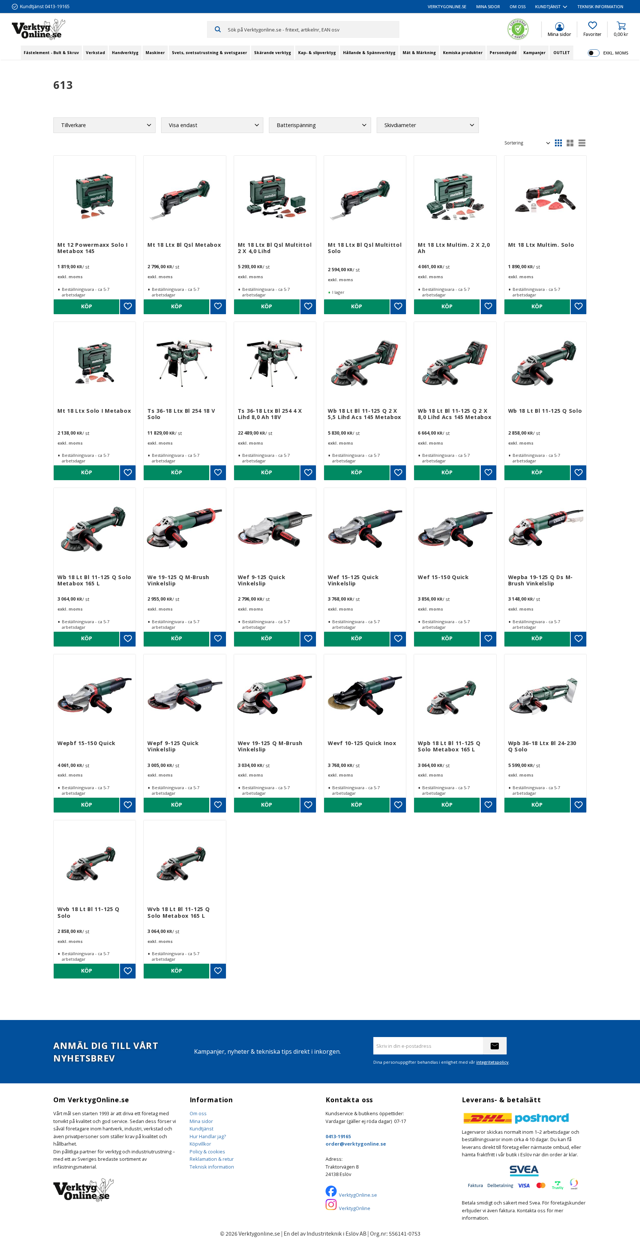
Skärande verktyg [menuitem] (272, 52)
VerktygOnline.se (358, 1195)
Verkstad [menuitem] (95, 52)
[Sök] (217, 29)
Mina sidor (201, 1121)
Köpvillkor (200, 1143)
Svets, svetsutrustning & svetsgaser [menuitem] (209, 52)
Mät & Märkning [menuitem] (419, 52)
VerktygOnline (354, 1208)
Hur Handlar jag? (208, 1136)
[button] (592, 29)
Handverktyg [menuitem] (125, 52)
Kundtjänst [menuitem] (548, 6)
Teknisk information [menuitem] (600, 6)
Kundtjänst (201, 1128)
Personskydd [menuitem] (503, 52)
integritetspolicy (492, 1062)
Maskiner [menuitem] (155, 52)
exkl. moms (615, 53)
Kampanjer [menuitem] (534, 52)
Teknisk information (212, 1166)
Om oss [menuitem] (518, 6)
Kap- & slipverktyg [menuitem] (317, 52)
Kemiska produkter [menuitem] (463, 52)
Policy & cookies (207, 1151)
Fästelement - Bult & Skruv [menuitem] (51, 52)
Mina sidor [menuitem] (488, 6)
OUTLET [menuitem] (561, 52)
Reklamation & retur (212, 1159)
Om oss (198, 1113)
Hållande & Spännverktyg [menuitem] (369, 52)
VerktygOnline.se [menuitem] (447, 6)
